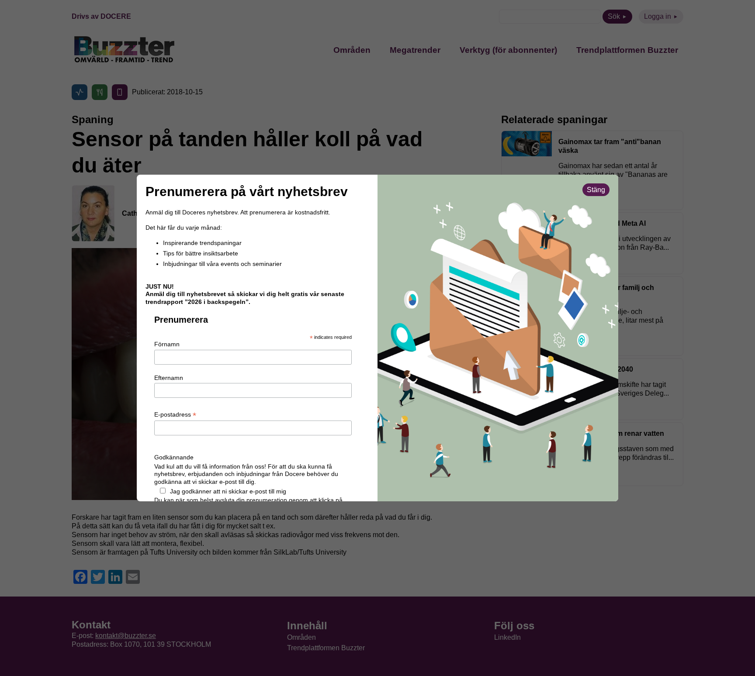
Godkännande (174, 457)
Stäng (596, 189)
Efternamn (168, 377)
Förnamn (167, 344)
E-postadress (175, 414)
